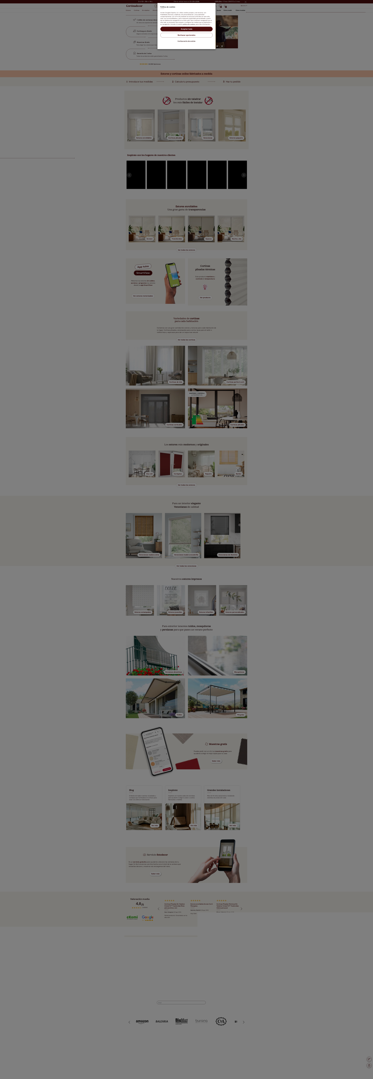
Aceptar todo (186, 29)
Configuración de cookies (186, 41)
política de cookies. (189, 24)
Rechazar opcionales (186, 35)
